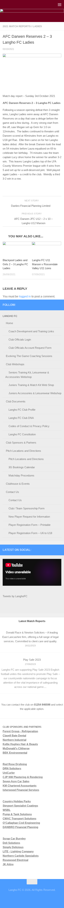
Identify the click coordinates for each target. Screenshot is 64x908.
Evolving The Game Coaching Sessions (29, 356)
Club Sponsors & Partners (21, 442)
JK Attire (8, 864)
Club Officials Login (20, 339)
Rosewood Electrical (15, 860)
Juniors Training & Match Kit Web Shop (31, 384)
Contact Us (12, 491)
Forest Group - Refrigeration (20, 731)
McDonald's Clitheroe (16, 748)
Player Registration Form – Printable (29, 524)
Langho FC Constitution (22, 434)
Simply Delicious (13, 847)
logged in (25, 296)
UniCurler (9, 772)
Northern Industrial (14, 739)
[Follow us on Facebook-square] (36, 305)
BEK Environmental (15, 752)
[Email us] (59, 305)
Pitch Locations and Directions (23, 450)
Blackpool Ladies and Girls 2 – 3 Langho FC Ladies (15, 264)
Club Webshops (15, 364)
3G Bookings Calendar (22, 467)
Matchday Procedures (21, 475)
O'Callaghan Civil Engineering (21, 822)
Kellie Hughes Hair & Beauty (20, 744)
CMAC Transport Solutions (19, 818)
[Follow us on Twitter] (48, 305)
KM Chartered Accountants (19, 785)
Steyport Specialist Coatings (20, 805)
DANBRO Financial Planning (20, 827)
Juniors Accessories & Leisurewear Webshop (35, 393)
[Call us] (53, 305)
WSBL (6, 809)
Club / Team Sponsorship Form (27, 508)
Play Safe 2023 (32, 659)
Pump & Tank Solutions (17, 814)
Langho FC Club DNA (21, 417)
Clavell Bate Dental (14, 735)
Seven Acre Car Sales (16, 781)
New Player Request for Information (29, 516)
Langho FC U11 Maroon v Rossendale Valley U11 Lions (45, 264)
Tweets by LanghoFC (15, 596)
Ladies (37, 26)
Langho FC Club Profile (22, 409)
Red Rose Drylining (15, 764)
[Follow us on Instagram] (42, 305)
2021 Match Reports (17, 26)
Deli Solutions (11, 842)
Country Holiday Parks (17, 801)
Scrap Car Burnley (14, 838)
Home (9, 323)
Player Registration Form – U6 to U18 (30, 533)
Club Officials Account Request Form (30, 347)
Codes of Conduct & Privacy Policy (29, 426)
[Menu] (59, 4)
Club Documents (15, 401)
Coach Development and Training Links (31, 331)
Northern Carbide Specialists (21, 855)
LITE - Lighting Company (18, 851)
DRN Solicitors (12, 768)
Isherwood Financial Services (21, 789)
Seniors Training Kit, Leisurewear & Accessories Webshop (27, 374)
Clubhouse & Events (18, 483)
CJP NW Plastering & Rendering (23, 777)
